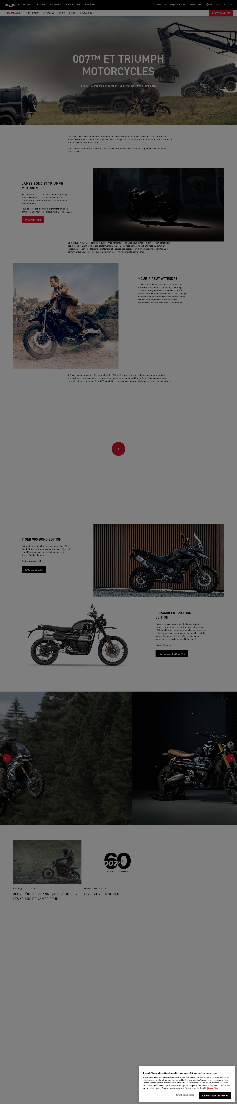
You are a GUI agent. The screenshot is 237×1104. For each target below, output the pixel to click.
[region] (187, 1084)
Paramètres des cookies (185, 1095)
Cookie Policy (213, 1088)
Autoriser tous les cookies (215, 1096)
